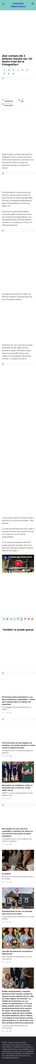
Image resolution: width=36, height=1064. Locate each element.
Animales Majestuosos (18, 5)
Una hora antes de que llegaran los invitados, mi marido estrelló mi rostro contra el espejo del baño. (18, 745)
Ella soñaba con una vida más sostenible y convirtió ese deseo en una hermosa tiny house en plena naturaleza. (17, 832)
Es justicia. (6, 874)
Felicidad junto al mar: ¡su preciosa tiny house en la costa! (17, 912)
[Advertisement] (18, 34)
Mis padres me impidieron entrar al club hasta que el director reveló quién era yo (17, 787)
